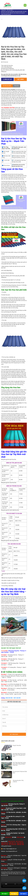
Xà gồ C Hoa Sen (17, 745)
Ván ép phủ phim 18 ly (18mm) (18, 781)
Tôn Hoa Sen (9, 10)
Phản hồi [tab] (16, 85)
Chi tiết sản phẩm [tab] (7, 85)
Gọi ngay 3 (23, 893)
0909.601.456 (20, 844)
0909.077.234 (4, 844)
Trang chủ (3, 10)
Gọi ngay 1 (5, 893)
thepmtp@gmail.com (11, 848)
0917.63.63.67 (19, 841)
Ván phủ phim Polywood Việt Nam (20, 772)
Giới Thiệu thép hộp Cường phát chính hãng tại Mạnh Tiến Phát (19, 764)
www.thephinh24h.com (11, 851)
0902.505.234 (4, 843)
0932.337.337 (11, 841)
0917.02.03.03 (12, 844)
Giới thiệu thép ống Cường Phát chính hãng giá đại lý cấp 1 (19, 755)
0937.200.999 (17, 698)
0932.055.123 (12, 843)
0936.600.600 (20, 843)
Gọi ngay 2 (14, 893)
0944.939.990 (9, 698)
